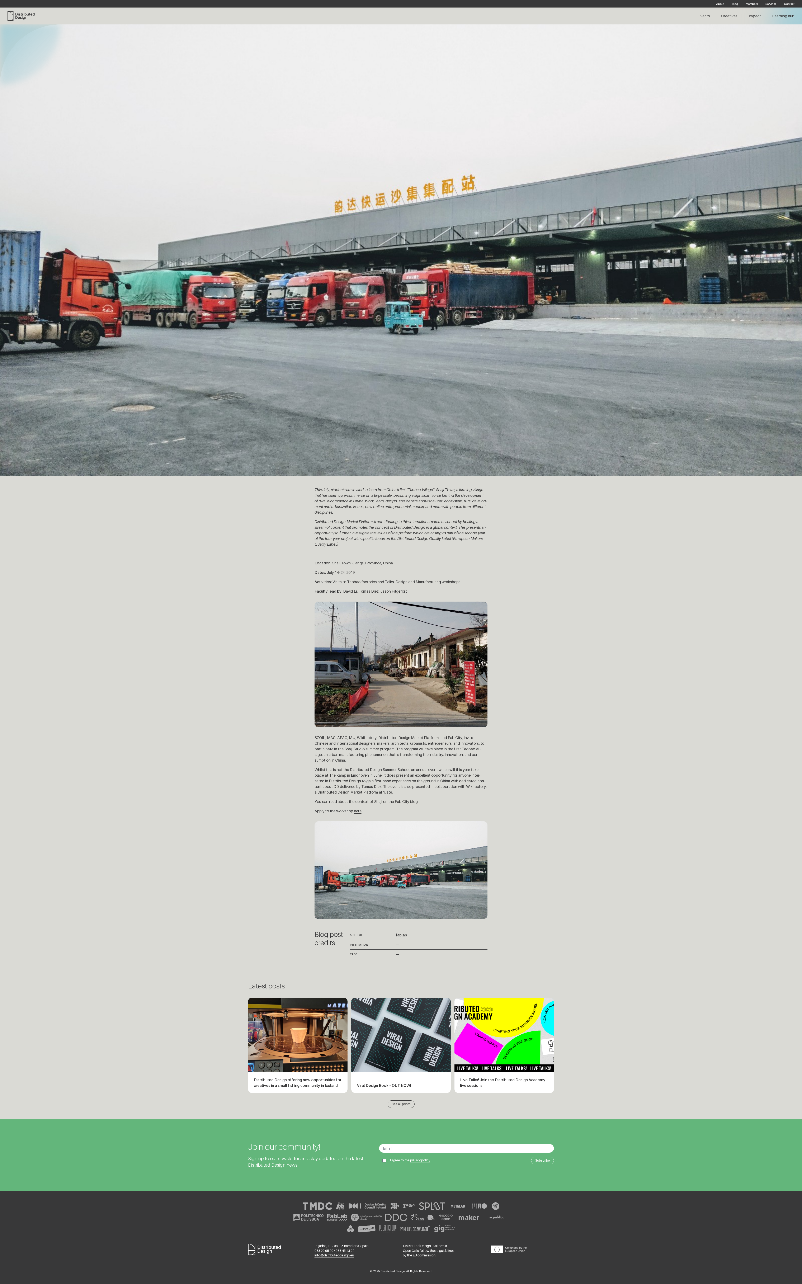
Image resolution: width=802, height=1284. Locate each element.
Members (752, 3)
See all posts (401, 1104)
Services (771, 3)
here (358, 811)
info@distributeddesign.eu (334, 1255)
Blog (735, 3)
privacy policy (420, 1160)
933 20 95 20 (324, 1250)
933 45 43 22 (345, 1250)
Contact (789, 3)
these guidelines (442, 1250)
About (720, 3)
